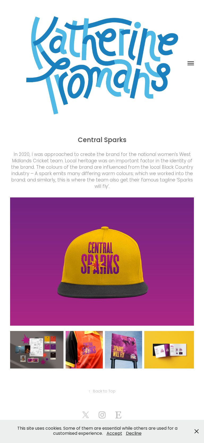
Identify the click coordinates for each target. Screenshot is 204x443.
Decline (134, 433)
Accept (114, 433)
